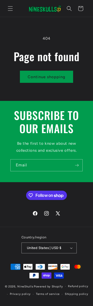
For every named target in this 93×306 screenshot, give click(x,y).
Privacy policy (20, 294)
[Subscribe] (76, 165)
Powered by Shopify (48, 286)
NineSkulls (25, 286)
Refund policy (78, 286)
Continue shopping (46, 77)
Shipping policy (76, 294)
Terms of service (48, 294)
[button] (10, 8)
